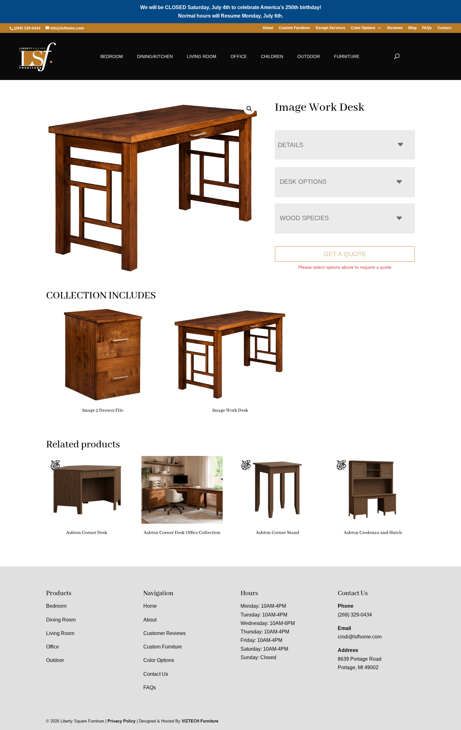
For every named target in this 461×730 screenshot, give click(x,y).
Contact (444, 28)
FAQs (427, 28)
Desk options (303, 181)
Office (238, 56)
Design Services (330, 28)
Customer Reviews (164, 633)
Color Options (363, 28)
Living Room (201, 56)
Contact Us (155, 674)
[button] (249, 108)
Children (272, 56)
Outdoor (308, 56)
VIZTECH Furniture (200, 721)
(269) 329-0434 (355, 614)
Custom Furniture (294, 28)
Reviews (395, 28)
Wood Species (304, 217)
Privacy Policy (121, 721)
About (267, 28)
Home (150, 606)
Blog (412, 28)
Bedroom (111, 56)
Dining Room (61, 619)
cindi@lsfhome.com (360, 636)
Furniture (346, 56)
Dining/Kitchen (155, 56)
